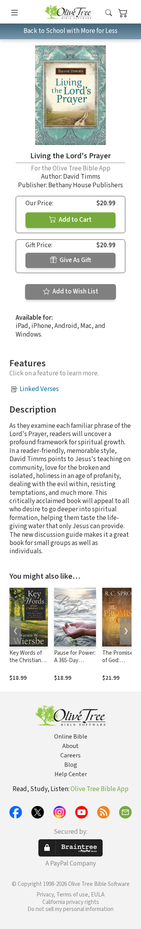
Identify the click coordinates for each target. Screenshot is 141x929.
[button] (108, 13)
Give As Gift (74, 260)
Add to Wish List (74, 291)
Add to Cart (75, 220)
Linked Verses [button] (39, 389)
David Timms (81, 176)
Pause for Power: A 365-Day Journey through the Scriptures (75, 664)
